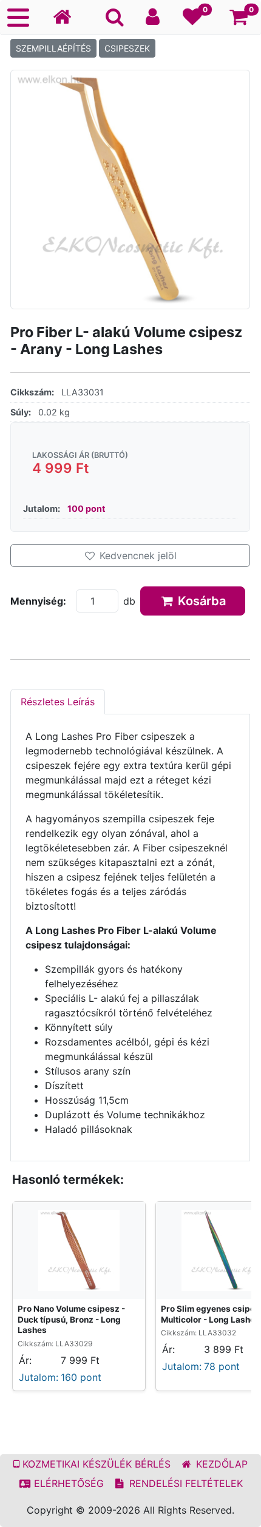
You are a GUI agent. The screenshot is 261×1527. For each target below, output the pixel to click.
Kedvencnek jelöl (137, 555)
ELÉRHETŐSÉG (67, 1483)
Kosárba (200, 601)
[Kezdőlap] (67, 17)
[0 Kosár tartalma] (238, 20)
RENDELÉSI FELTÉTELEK (184, 1483)
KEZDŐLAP (220, 1464)
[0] (193, 20)
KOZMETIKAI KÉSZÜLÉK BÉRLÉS (95, 1464)
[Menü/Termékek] (18, 17)
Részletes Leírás (58, 702)
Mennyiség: (38, 601)
